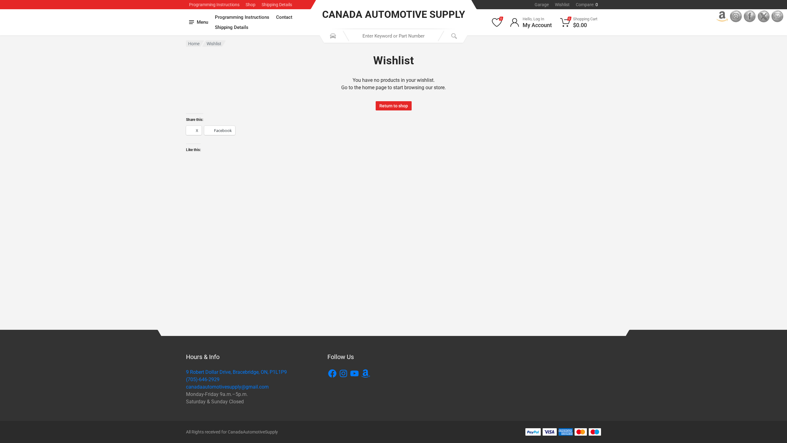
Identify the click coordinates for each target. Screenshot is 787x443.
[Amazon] (365, 373)
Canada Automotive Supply (393, 14)
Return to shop (393, 105)
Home (194, 43)
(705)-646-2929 (202, 379)
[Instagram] (343, 373)
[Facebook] (332, 373)
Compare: (587, 4)
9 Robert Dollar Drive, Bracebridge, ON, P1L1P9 (236, 372)
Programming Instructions (214, 4)
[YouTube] (354, 373)
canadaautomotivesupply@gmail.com (227, 387)
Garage (542, 4)
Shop (250, 4)
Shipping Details (277, 4)
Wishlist (562, 4)
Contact (284, 17)
